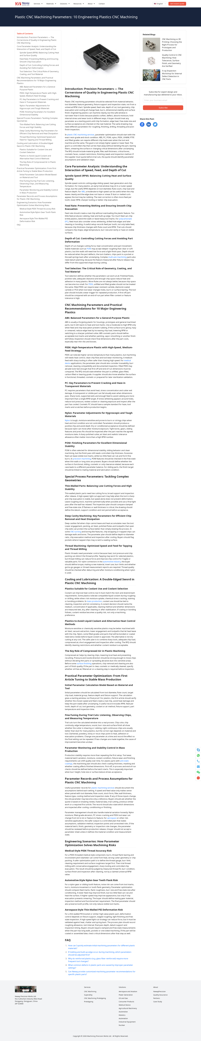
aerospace (111, 818)
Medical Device (125, 1005)
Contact (102, 4)
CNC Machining (90, 991)
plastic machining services (102, 787)
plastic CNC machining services (80, 134)
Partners (156, 998)
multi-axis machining (117, 257)
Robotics (122, 1015)
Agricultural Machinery (128, 1008)
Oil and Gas (123, 998)
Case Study (157, 1001)
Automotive (123, 1012)
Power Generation (126, 995)
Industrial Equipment (127, 1022)
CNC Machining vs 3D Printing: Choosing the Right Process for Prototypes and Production (172, 45)
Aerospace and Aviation (128, 991)
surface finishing (84, 663)
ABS (83, 191)
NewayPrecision (159, 991)
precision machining (82, 458)
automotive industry (112, 561)
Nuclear (122, 1025)
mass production (94, 601)
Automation (123, 1018)
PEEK (91, 284)
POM (89, 248)
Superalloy (88, 995)
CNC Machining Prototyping (95, 998)
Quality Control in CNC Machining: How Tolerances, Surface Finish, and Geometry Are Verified (172, 60)
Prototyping (88, 1001)
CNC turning (75, 531)
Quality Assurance (160, 995)
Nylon (67, 420)
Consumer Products (126, 1001)
